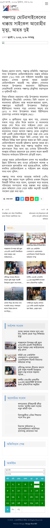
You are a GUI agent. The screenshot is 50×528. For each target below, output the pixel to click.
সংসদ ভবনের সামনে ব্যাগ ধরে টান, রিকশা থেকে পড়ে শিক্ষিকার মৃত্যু (31, 334)
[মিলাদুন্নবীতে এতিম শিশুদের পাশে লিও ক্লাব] (10, 418)
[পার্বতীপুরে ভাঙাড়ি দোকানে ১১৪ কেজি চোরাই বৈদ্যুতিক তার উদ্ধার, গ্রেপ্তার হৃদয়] (36, 293)
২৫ (25, 503)
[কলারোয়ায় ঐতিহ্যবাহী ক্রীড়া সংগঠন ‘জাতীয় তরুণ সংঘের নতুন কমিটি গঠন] (10, 407)
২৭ (36, 503)
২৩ (13, 503)
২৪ (18, 503)
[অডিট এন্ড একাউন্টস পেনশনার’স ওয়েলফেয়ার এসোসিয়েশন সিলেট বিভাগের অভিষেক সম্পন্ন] (36, 239)
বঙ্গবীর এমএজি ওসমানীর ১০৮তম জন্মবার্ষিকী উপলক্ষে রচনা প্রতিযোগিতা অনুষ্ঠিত (30, 382)
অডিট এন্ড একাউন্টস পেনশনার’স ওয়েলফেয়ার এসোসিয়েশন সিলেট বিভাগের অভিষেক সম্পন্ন (30, 359)
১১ (25, 490)
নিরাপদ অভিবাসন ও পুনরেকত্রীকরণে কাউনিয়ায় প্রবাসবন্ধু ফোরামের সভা (28, 429)
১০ (18, 490)
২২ (7, 503)
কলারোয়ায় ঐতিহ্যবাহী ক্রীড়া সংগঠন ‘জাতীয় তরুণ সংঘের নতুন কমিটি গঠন (29, 406)
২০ (36, 496)
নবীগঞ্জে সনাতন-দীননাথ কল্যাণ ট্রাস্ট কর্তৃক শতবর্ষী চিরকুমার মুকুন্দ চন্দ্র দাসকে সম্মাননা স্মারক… (31, 371)
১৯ (31, 496)
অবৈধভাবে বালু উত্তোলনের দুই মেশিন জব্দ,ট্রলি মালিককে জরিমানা (38, 216)
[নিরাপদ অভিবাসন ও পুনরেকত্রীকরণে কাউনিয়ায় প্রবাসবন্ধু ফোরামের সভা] (10, 429)
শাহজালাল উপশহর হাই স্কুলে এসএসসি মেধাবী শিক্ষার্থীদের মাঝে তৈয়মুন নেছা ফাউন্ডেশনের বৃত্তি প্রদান (31, 346)
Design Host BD (31, 524)
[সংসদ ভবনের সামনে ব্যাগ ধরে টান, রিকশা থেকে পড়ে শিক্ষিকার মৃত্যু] (10, 334)
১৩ (36, 490)
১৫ (7, 496)
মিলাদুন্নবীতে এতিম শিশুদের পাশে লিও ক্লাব (29, 416)
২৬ (31, 503)
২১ (42, 496)
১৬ (13, 496)
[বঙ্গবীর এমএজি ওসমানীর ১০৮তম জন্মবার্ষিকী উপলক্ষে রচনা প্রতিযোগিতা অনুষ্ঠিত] (36, 268)
